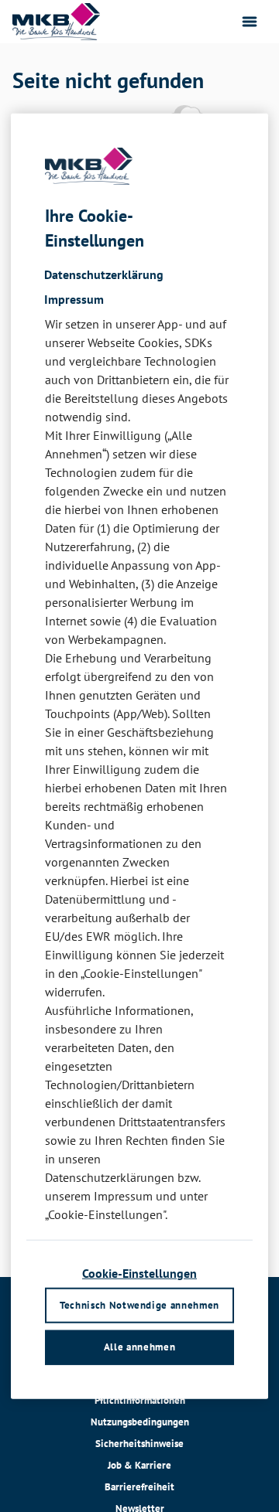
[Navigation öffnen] (249, 22)
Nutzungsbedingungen (140, 1422)
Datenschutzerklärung (104, 273)
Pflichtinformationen (140, 1400)
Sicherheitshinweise (139, 1443)
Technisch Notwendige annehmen (139, 1304)
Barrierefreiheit (139, 1486)
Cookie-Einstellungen (139, 1273)
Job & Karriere (139, 1465)
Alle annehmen (139, 1347)
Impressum (74, 298)
